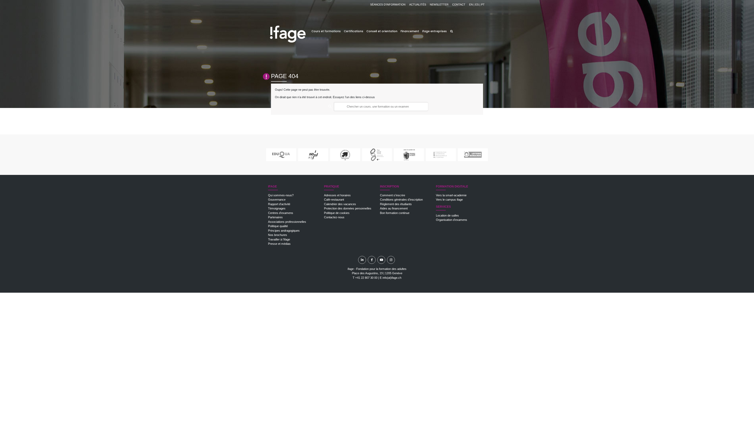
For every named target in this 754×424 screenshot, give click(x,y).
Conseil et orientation (381, 31)
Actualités (417, 4)
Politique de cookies (337, 213)
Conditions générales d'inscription (401, 199)
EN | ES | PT (477, 4)
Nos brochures (277, 235)
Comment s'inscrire (392, 195)
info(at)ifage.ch (391, 277)
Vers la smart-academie (451, 195)
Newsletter (439, 4)
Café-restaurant (334, 199)
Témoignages (276, 208)
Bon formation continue (394, 213)
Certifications (353, 31)
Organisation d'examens (451, 219)
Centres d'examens (280, 213)
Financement (410, 31)
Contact (458, 4)
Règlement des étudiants (396, 204)
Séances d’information (387, 4)
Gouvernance (276, 199)
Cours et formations (326, 31)
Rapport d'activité (279, 204)
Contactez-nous (334, 217)
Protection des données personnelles (347, 208)
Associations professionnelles (287, 221)
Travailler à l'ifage (279, 239)
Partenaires (275, 217)
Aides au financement (394, 208)
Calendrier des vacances (340, 204)
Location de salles (447, 215)
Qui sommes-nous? (281, 195)
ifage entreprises (434, 31)
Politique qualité (278, 226)
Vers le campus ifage (449, 199)
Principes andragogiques (284, 230)
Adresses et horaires (337, 195)
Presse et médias (279, 243)
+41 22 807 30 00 (366, 277)
